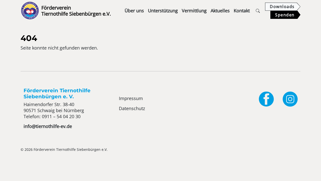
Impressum (131, 98)
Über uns (134, 11)
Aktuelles (220, 11)
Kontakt (242, 11)
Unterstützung (163, 11)
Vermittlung (194, 11)
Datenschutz (132, 108)
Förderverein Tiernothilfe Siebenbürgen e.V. (66, 10)
